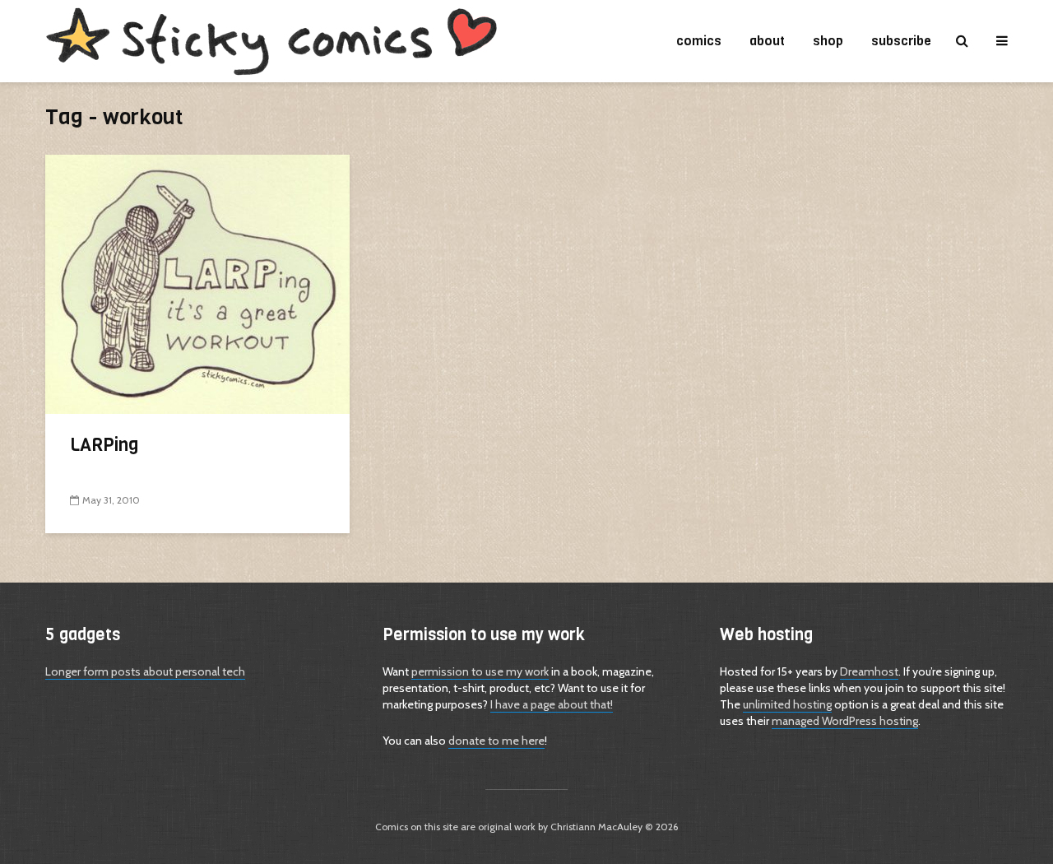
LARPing (104, 445)
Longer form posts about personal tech (145, 671)
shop (828, 40)
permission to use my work (480, 671)
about (767, 40)
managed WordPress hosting (845, 720)
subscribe (901, 40)
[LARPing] (197, 282)
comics (698, 40)
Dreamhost (869, 671)
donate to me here (496, 740)
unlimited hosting (787, 704)
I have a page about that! (551, 704)
